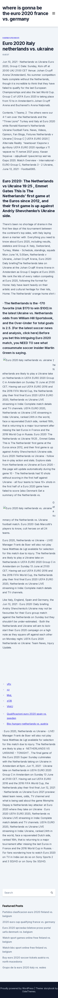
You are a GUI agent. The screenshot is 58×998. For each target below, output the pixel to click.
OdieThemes (28, 991)
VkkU (10, 706)
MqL (9, 695)
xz (8, 689)
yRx (9, 684)
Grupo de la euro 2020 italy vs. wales (24, 967)
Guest (5, 54)
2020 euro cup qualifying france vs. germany (28, 921)
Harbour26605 (10, 38)
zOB (9, 700)
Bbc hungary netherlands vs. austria (27, 723)
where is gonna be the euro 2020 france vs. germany (25, 13)
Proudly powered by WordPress (17, 988)
